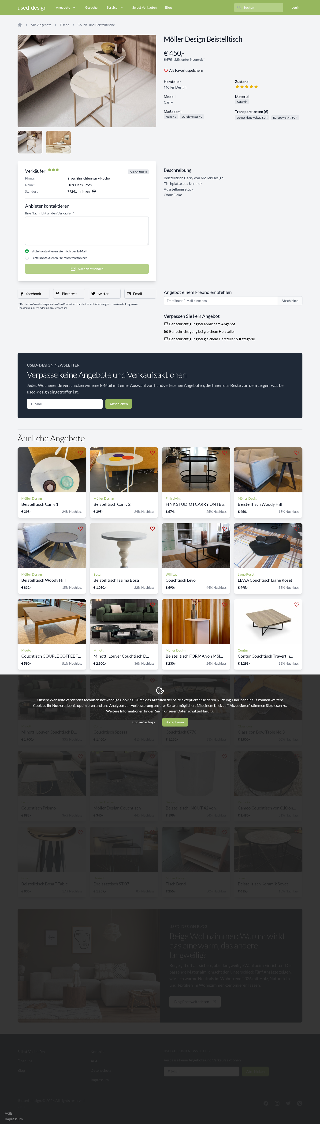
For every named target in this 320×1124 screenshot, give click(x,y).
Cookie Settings (143, 722)
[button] (33, 294)
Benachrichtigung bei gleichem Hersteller (201, 331)
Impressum (14, 1119)
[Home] (20, 24)
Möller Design (175, 87)
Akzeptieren (175, 722)
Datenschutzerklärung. (195, 711)
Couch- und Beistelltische (96, 25)
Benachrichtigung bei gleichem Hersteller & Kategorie (211, 339)
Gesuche (91, 7)
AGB (8, 1113)
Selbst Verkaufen (144, 7)
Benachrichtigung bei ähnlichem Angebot (201, 324)
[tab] (30, 142)
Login (296, 7)
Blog (168, 7)
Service (112, 7)
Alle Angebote (41, 25)
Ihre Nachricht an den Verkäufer (49, 213)
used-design (32, 7)
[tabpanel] (87, 81)
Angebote (63, 7)
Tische (64, 25)
